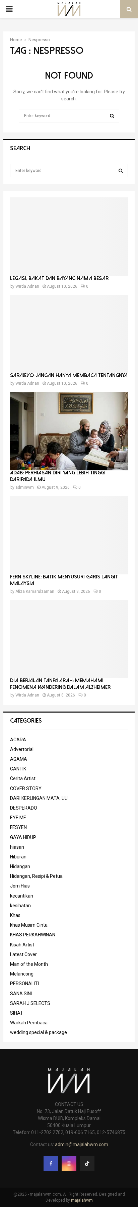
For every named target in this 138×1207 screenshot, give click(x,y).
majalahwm (82, 1200)
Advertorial (21, 749)
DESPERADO (23, 808)
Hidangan (20, 866)
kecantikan (21, 896)
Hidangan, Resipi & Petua (36, 876)
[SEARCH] (121, 170)
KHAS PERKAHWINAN (32, 934)
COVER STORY (26, 788)
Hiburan (18, 856)
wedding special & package (38, 1032)
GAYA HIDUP (23, 837)
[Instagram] (69, 1163)
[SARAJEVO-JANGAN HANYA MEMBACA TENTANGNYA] (69, 334)
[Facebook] (51, 1163)
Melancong (21, 974)
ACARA (18, 739)
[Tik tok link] (87, 1163)
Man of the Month (29, 964)
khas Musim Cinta (29, 925)
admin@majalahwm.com (81, 1144)
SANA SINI (21, 993)
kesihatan (20, 905)
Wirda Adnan (27, 286)
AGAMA (18, 759)
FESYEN (18, 827)
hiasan (17, 847)
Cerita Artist (23, 778)
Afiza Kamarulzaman (34, 591)
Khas (15, 915)
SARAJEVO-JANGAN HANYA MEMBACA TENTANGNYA (69, 375)
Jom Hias (20, 886)
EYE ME (18, 817)
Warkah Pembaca (29, 1022)
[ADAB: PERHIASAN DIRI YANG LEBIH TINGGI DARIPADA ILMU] (69, 431)
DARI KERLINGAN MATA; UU (39, 798)
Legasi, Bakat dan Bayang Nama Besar (59, 278)
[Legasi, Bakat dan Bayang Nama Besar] (69, 236)
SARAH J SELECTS (30, 1003)
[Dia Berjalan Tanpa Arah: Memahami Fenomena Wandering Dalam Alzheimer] (69, 639)
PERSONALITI (24, 983)
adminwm (24, 487)
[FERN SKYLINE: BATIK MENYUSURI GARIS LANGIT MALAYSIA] (69, 535)
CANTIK (18, 768)
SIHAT (16, 1013)
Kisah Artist (22, 944)
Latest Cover (23, 954)
